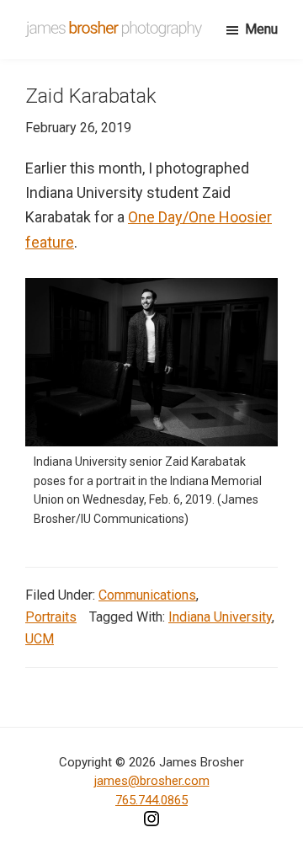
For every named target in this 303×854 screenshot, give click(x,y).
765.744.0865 (151, 800)
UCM (39, 639)
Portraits (51, 617)
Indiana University (220, 617)
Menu (261, 29)
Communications (147, 595)
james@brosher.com (152, 780)
